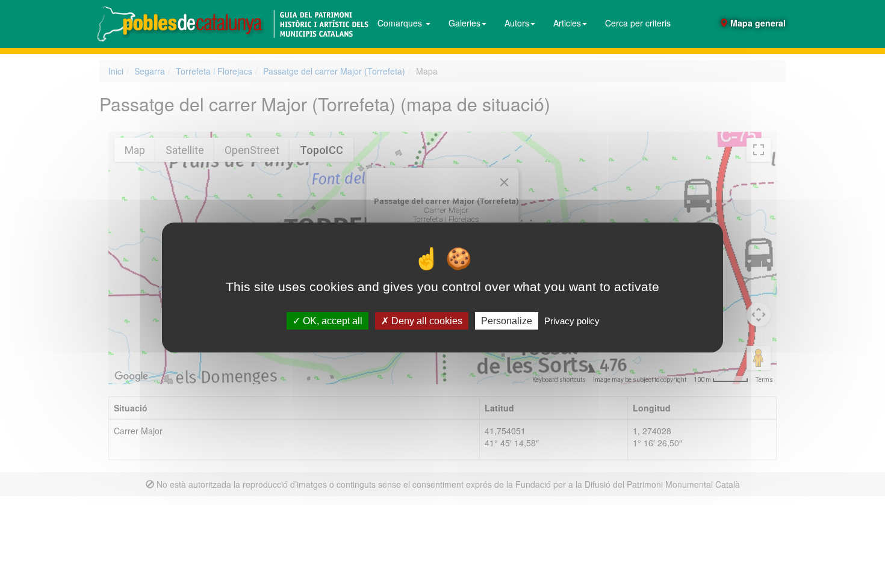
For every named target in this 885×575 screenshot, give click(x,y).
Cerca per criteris (638, 23)
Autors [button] (517, 23)
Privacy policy (572, 321)
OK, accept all (331, 321)
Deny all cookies (425, 321)
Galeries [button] (464, 23)
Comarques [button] (400, 23)
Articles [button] (567, 23)
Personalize (506, 321)
